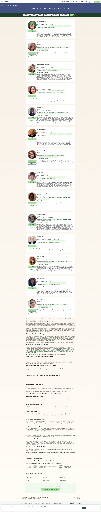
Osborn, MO (45, 478)
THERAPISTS (3, 5)
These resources (24, 498)
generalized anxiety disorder (36, 351)
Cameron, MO (45, 476)
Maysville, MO (28, 477)
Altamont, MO (28, 478)
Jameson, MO (63, 478)
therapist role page (50, 340)
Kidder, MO (45, 477)
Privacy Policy (43, 506)
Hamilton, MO (63, 480)
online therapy (41, 338)
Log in (91, 1)
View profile (32, 34)
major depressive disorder (46, 351)
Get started (97, 1)
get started (34, 450)
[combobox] (26, 15)
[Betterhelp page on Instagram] (73, 504)
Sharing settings (77, 507)
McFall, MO (62, 476)
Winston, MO (28, 476)
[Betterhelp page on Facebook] (71, 504)
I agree (83, 507)
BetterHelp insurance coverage (64, 408)
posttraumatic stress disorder (56, 351)
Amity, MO (28, 480)
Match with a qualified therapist (50, 489)
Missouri (9, 5)
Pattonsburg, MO (46, 480)
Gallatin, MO (62, 477)
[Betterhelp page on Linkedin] (79, 504)
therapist (35, 331)
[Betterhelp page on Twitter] (77, 504)
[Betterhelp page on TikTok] (75, 504)
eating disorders (33, 352)
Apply (72, 14)
